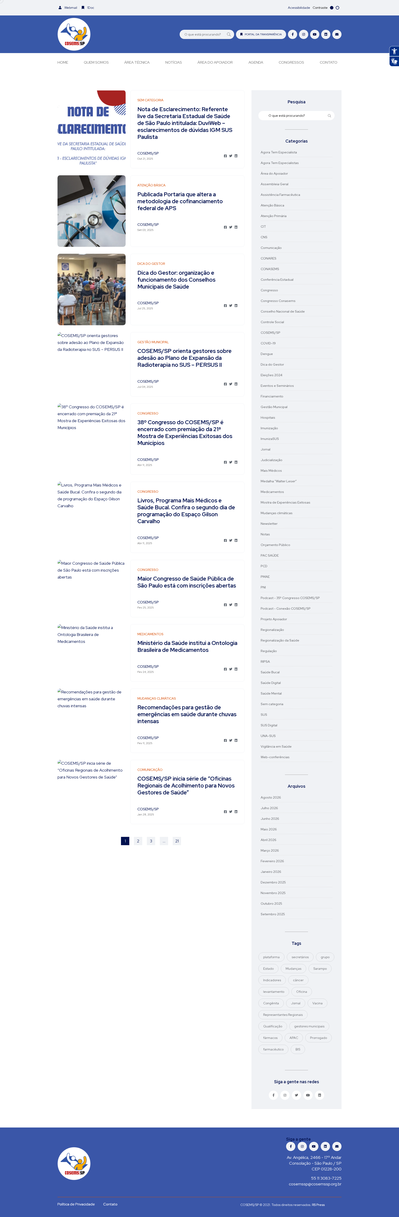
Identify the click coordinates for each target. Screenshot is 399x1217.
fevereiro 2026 (272, 861)
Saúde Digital (271, 683)
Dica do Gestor (272, 364)
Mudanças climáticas (277, 513)
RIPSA (265, 661)
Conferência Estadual (277, 279)
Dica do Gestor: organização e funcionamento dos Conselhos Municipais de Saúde (176, 279)
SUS (264, 715)
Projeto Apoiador (274, 619)
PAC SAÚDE (270, 555)
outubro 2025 (271, 903)
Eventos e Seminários (277, 386)
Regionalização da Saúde (280, 640)
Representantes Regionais (283, 1015)
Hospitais (268, 417)
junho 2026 (270, 819)
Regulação (269, 651)
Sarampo (320, 968)
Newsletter (269, 524)
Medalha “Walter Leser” (279, 481)
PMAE (265, 577)
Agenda (255, 62)
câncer (298, 980)
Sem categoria (272, 704)
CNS (264, 237)
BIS (298, 1049)
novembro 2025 (273, 893)
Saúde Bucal (270, 672)
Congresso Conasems (278, 301)
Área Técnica (137, 62)
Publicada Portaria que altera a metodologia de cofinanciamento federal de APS (180, 201)
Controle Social (272, 322)
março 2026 (270, 850)
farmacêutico (273, 1049)
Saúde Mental (271, 693)
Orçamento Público (275, 545)
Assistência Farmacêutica (280, 195)
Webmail (70, 8)
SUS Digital (269, 725)
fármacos (270, 1038)
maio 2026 (269, 829)
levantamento (273, 992)
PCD (264, 566)
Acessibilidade (299, 8)
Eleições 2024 (271, 375)
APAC (294, 1038)
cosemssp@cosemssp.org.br (315, 1184)
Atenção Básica (272, 205)
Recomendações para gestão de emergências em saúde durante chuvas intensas (186, 714)
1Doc (90, 8)
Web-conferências (275, 757)
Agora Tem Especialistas (280, 163)
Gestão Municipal (274, 407)
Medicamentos (272, 492)
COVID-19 (268, 343)
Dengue (267, 354)
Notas (265, 534)
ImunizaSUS (270, 439)
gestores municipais (309, 1026)
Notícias (173, 62)
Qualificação (272, 1026)
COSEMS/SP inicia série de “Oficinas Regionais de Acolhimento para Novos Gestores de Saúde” (186, 785)
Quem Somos (96, 62)
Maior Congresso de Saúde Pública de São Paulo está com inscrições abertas (186, 582)
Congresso (269, 290)
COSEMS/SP (270, 333)
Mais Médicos (271, 470)
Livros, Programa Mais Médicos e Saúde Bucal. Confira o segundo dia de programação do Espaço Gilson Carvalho (186, 511)
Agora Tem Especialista (279, 152)
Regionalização (272, 630)
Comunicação (271, 248)
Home (62, 62)
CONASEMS (270, 269)
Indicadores (272, 980)
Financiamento (272, 396)
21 (177, 841)
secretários (300, 957)
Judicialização (271, 460)
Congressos (291, 62)
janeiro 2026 (271, 872)
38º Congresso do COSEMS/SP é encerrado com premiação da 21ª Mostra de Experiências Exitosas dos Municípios (184, 433)
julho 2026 (269, 808)
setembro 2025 (273, 914)
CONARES (268, 258)
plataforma (271, 957)
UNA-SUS (268, 736)
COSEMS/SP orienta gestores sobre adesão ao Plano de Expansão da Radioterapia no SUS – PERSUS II (184, 358)
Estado (268, 968)
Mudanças (293, 968)
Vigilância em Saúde (276, 746)
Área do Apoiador (215, 62)
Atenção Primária (274, 216)
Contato (328, 62)
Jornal (265, 449)
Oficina (301, 992)
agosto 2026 (271, 797)
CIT (263, 226)
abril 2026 (268, 840)
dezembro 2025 (273, 882)
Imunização (269, 428)
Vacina (317, 1003)
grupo (325, 957)
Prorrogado (318, 1038)
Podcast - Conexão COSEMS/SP (286, 608)
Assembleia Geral (274, 184)
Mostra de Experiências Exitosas (285, 502)
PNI (263, 587)
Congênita (271, 1003)
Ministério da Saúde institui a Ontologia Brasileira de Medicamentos (187, 647)
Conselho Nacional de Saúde (283, 311)
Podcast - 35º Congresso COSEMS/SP (290, 598)
